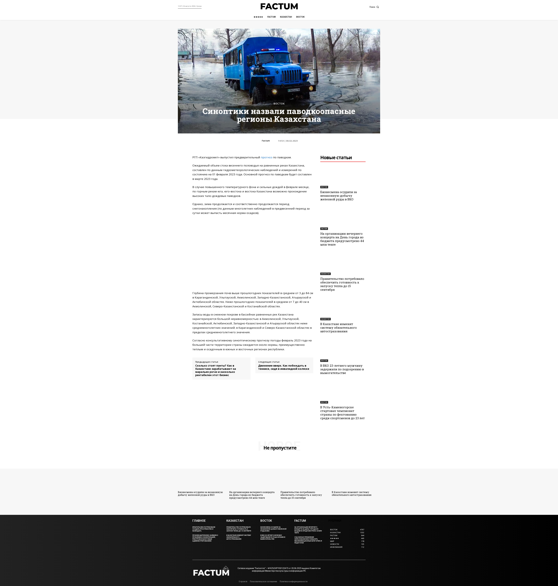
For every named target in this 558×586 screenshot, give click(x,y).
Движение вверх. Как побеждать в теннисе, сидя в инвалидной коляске (283, 367)
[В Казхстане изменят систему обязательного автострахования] (343, 309)
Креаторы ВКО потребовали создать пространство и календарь (203, 529)
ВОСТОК (279, 103)
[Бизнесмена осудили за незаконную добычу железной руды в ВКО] (343, 177)
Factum (266, 140)
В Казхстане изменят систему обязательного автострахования (338, 327)
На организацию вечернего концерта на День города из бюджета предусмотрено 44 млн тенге (342, 239)
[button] (375, 7)
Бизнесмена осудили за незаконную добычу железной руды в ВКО (338, 195)
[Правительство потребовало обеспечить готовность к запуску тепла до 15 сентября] (343, 263)
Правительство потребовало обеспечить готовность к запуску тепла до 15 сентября (342, 284)
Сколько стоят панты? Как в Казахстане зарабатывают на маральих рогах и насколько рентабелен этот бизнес (215, 370)
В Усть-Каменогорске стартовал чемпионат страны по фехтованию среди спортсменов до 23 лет (342, 412)
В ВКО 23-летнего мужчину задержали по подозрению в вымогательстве (342, 369)
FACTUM (324, 229)
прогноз (266, 157)
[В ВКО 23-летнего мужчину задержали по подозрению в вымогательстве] (343, 350)
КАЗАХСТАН (325, 274)
